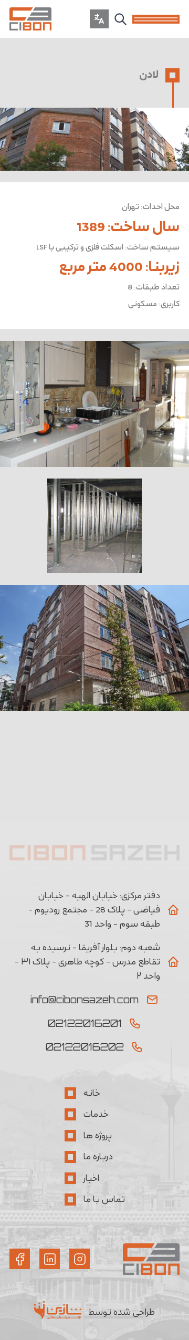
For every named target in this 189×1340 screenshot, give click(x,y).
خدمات (96, 1114)
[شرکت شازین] (61, 1312)
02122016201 (85, 1023)
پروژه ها (97, 1135)
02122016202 (85, 1047)
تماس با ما (104, 1199)
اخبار (91, 1178)
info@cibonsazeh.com (84, 999)
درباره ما (98, 1156)
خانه (91, 1093)
